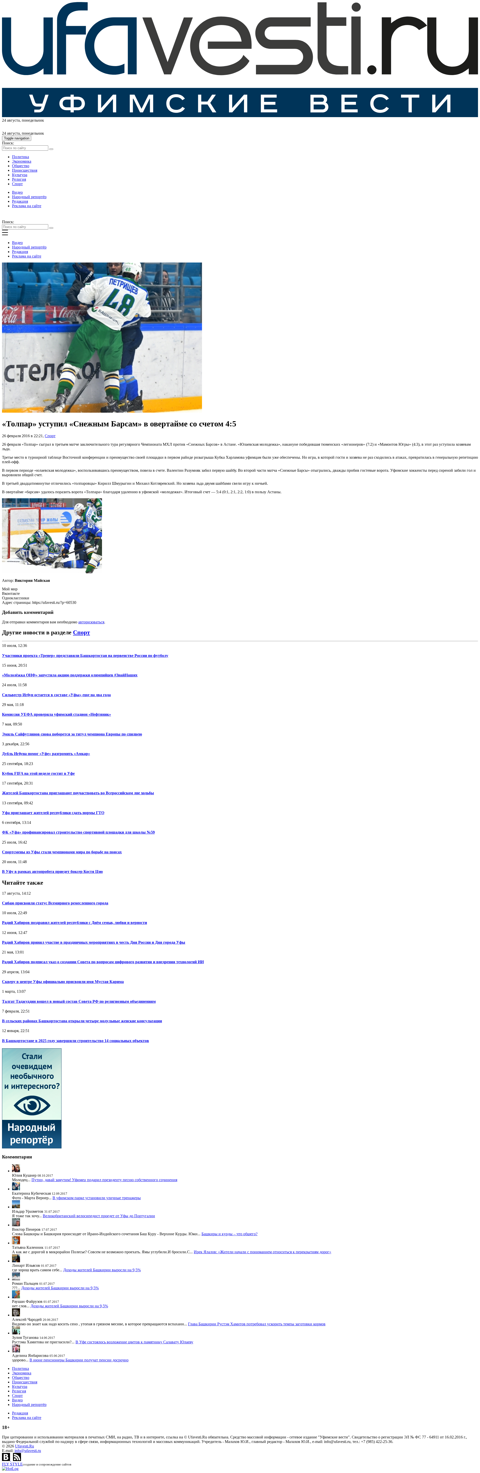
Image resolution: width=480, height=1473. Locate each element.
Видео (17, 192)
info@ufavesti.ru (27, 1450)
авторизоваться (91, 622)
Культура (19, 175)
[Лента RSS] (17, 1459)
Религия (19, 179)
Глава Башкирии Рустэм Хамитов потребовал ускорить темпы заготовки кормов (257, 1324)
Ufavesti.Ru (24, 1446)
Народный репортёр (29, 197)
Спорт (17, 184)
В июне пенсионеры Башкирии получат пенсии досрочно (79, 1360)
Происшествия (24, 170)
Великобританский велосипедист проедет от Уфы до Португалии (99, 1216)
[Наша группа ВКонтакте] (6, 1459)
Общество (20, 166)
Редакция (20, 201)
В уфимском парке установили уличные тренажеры (96, 1198)
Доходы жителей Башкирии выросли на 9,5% (102, 1270)
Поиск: (8, 143)
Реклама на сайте (26, 206)
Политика (20, 157)
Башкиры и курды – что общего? (230, 1234)
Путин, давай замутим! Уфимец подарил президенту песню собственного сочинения (104, 1180)
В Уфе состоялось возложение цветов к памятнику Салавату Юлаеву (134, 1342)
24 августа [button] (11, 120)
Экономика (21, 161)
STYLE (12, 1464)
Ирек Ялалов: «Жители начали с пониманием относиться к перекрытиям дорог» (262, 1252)
